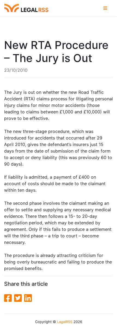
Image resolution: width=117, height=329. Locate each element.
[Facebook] (9, 298)
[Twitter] (19, 298)
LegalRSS (64, 322)
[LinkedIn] (28, 298)
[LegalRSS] (26, 8)
